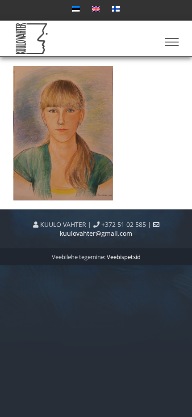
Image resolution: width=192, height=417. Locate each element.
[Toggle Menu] (172, 42)
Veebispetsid (124, 257)
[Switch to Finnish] (116, 10)
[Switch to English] (96, 10)
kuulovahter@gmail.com (96, 233)
